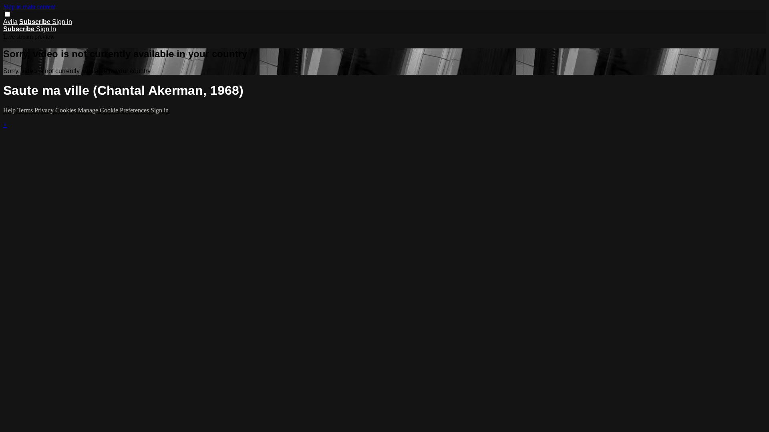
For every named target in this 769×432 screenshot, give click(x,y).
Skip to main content (29, 6)
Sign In (46, 29)
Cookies (66, 110)
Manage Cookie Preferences (114, 110)
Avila (10, 21)
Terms (25, 110)
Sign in (62, 21)
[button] (7, 14)
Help (10, 110)
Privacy (44, 110)
